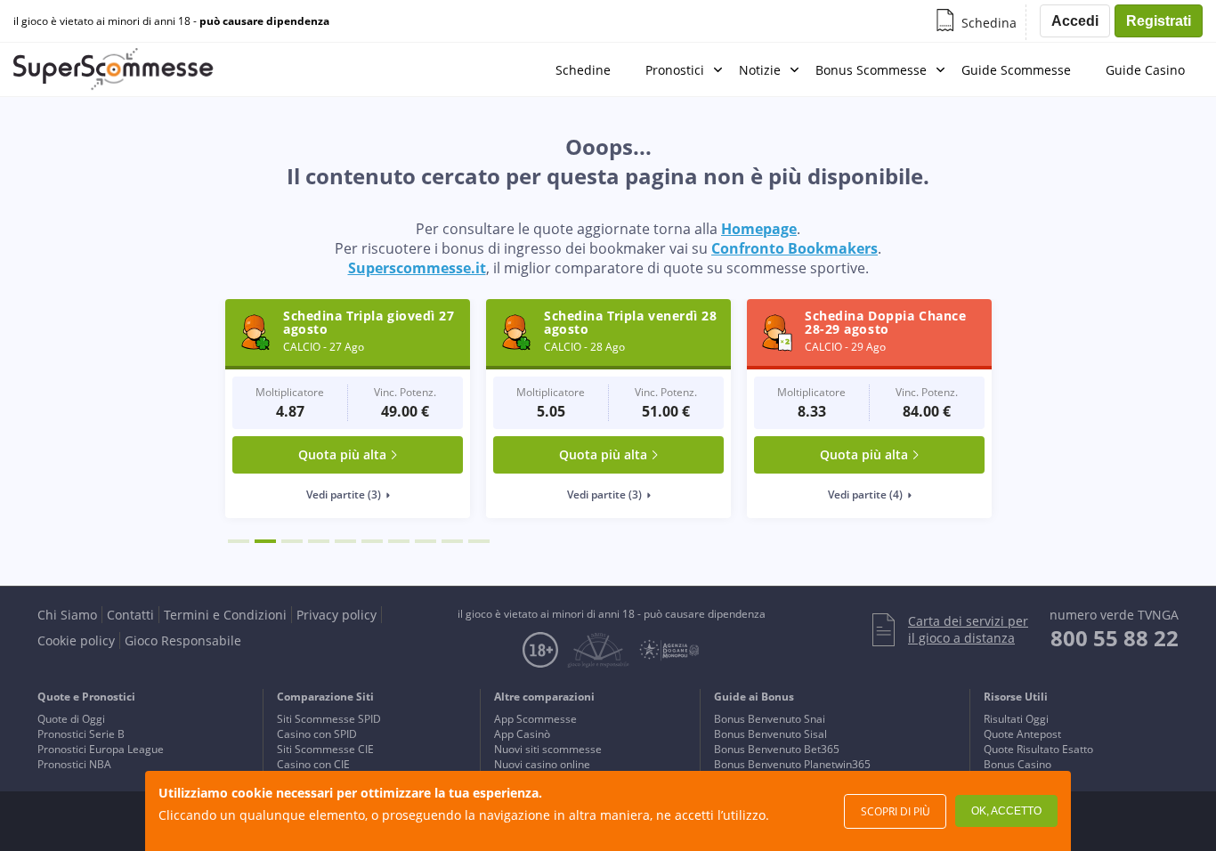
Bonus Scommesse (871, 69)
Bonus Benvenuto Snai (769, 718)
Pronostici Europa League (100, 749)
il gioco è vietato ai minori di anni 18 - (171, 21)
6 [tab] (372, 541)
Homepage (759, 229)
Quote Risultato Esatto (1038, 749)
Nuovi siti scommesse (548, 749)
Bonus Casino (1017, 764)
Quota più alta (342, 454)
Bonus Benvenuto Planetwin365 (792, 764)
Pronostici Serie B (81, 734)
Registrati (1158, 20)
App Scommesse (535, 718)
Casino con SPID (317, 734)
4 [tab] (318, 541)
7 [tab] (398, 541)
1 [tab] (238, 541)
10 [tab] (479, 541)
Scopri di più (895, 811)
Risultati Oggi (1016, 718)
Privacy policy (336, 614)
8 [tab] (425, 541)
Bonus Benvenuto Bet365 (776, 749)
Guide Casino (1145, 69)
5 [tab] (345, 541)
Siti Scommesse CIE (325, 749)
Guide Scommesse (1016, 69)
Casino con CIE (313, 764)
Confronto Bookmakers (794, 248)
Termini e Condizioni (225, 614)
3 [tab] (292, 541)
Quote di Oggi (71, 718)
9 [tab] (452, 541)
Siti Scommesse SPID (329, 718)
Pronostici (674, 69)
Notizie (760, 69)
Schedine (583, 69)
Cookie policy (76, 640)
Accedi (1074, 20)
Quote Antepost (1022, 734)
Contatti (130, 614)
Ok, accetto (1006, 811)
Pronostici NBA (74, 764)
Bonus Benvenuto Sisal (770, 734)
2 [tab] (265, 541)
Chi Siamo (67, 614)
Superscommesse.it (417, 268)
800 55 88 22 (1114, 637)
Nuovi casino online (542, 764)
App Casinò (522, 734)
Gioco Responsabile (183, 640)
